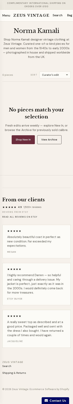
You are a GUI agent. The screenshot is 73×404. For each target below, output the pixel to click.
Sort (34, 74)
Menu (6, 15)
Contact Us (57, 400)
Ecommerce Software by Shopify (49, 389)
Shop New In (23, 139)
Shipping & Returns (14, 373)
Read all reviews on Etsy (20, 216)
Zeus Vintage (31, 15)
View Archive (49, 139)
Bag (69, 15)
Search (57, 15)
